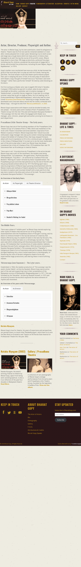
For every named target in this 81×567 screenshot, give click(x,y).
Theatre (32, 4)
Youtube (62, 68)
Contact (25, 6)
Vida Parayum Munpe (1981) (69, 253)
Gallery (18, 6)
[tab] (6, 183)
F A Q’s (30, 427)
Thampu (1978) (65, 250)
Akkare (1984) (64, 223)
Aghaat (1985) (64, 219)
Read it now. (64, 203)
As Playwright (18, 183)
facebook (62, 62)
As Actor (6, 183)
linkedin (73, 62)
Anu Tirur (63, 347)
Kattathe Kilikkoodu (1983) (69, 229)
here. (71, 325)
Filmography (40, 4)
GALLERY (63, 144)
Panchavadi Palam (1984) (68, 244)
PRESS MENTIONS (66, 141)
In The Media (75, 4)
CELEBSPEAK (64, 135)
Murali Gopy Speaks (35, 433)
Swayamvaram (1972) (67, 247)
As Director (17, 289)
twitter (68, 62)
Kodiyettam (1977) (66, 232)
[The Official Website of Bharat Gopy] (7, 5)
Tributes (67, 4)
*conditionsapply (76, 444)
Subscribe (60, 420)
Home (17, 4)
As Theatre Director (34, 183)
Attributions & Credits (36, 430)
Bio (29, 417)
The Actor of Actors (69, 344)
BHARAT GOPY (24, 4)
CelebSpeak (59, 4)
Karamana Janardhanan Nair (15, 99)
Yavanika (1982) (65, 256)
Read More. (5, 384)
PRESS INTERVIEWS (66, 138)
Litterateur (50, 4)
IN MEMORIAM (65, 132)
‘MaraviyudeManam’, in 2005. (37, 104)
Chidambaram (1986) (67, 226)
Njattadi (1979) (65, 241)
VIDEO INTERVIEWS (66, 147)
